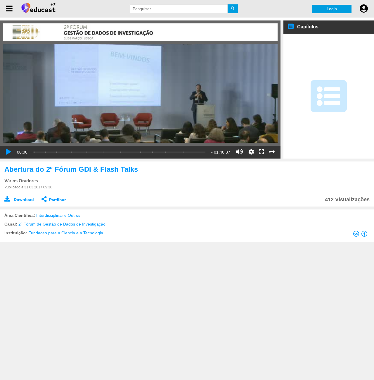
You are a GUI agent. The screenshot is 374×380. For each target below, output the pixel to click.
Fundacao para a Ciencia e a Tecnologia (65, 233)
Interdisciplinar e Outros (58, 215)
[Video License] (361, 235)
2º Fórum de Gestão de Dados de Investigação (61, 224)
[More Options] (251, 152)
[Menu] (9, 9)
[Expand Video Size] (272, 152)
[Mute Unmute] (239, 152)
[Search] (233, 8)
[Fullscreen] (261, 152)
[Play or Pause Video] (8, 152)
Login (332, 8)
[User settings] (363, 8)
